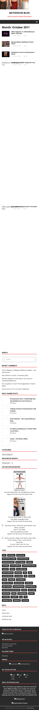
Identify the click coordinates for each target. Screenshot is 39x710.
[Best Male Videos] (24, 664)
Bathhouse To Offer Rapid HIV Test (23, 62)
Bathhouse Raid (23, 559)
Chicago (5, 565)
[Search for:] (19, 359)
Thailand (6, 597)
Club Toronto (15, 565)
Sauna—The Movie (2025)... (19, 439)
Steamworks (22, 593)
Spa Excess (6, 593)
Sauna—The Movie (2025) (20, 375)
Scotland (32, 590)
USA (25, 597)
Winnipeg (17, 600)
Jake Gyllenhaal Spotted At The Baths (24, 206)
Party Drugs (7, 586)
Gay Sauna (18, 576)
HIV (26, 576)
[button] (36, 21)
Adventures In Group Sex (9, 644)
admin (25, 35)
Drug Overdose (8, 572)
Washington (7, 600)
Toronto (14, 597)
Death (12, 569)
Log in (4, 610)
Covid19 (5, 569)
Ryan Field (5, 648)
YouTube (25, 600)
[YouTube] (26, 676)
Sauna (24, 590)
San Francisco (30, 586)
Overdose (29, 583)
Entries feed (5, 613)
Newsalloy (5, 656)
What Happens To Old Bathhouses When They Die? (23, 32)
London (11, 579)
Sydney (31, 593)
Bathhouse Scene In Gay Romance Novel (22, 53)
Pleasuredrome (19, 586)
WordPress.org (6, 619)
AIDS (4, 555)
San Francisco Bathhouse (11, 590)
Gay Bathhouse (8, 576)
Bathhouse (20, 555)
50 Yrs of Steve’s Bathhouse (20, 389)
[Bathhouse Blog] (14, 8)
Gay (30, 572)
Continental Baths (29, 565)
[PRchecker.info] (19, 699)
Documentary (21, 569)
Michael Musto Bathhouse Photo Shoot (22, 43)
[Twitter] (19, 676)
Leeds (4, 579)
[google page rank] (19, 703)
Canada (29, 562)
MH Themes (31, 708)
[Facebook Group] (13, 676)
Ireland (31, 576)
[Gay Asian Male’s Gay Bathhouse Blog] (7, 634)
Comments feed (7, 616)
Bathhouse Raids (8, 562)
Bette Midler (20, 562)
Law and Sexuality (7, 646)
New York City (7, 583)
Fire (25, 572)
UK (21, 597)
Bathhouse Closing (9, 559)
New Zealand (19, 583)
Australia (11, 555)
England (18, 572)
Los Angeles (21, 579)
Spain (14, 593)
